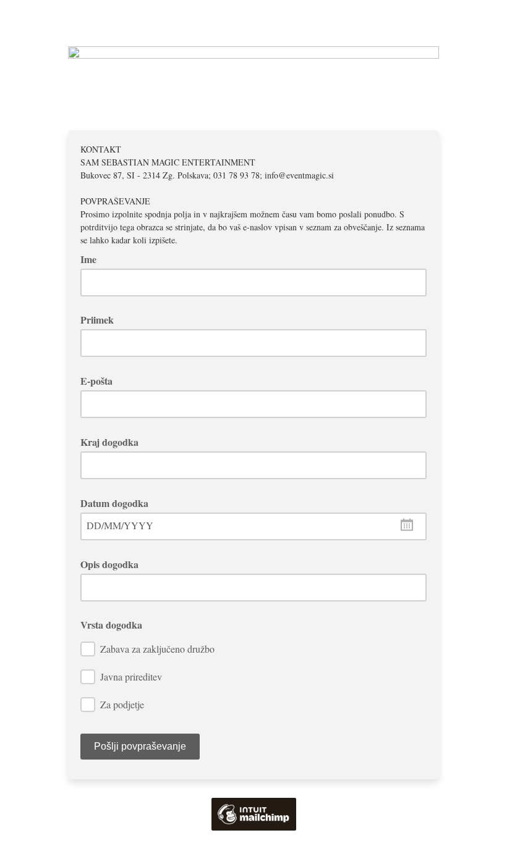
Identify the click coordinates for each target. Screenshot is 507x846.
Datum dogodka (118, 503)
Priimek (97, 319)
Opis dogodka (113, 564)
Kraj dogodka (113, 442)
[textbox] (253, 526)
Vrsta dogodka (111, 625)
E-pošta (100, 380)
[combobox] (253, 526)
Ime (92, 259)
